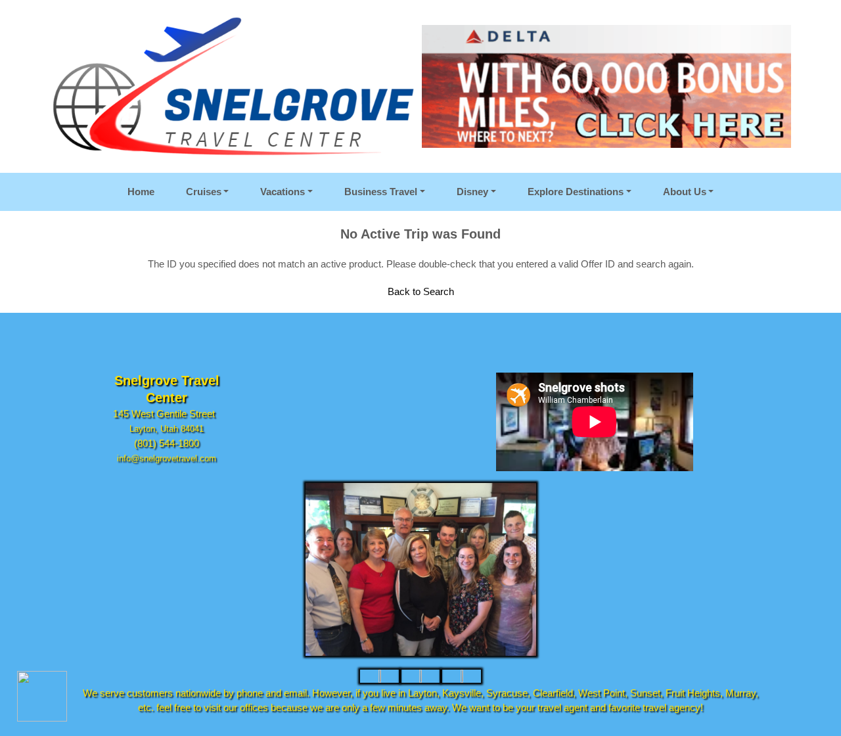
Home (140, 191)
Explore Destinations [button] (576, 191)
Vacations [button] (282, 191)
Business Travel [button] (380, 191)
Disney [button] (472, 191)
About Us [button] (684, 191)
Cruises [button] (203, 191)
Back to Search (421, 291)
